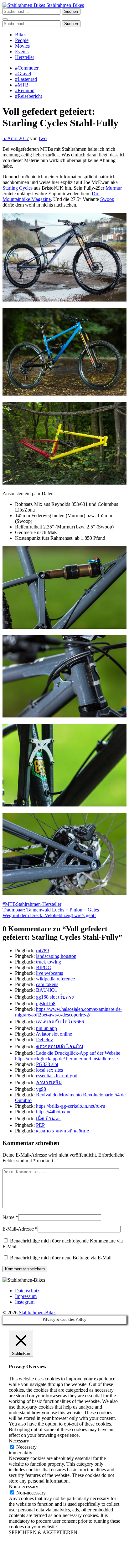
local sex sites (49, 1070)
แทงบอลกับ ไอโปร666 (60, 1021)
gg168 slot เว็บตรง (55, 997)
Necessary (26, 1447)
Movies (22, 46)
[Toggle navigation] (5, 19)
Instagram (24, 1302)
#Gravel (23, 73)
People (21, 40)
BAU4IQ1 (46, 990)
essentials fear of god (56, 1075)
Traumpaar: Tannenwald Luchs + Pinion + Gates (51, 909)
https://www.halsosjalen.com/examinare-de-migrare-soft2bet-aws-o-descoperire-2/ (68, 1011)
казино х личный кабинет (63, 1130)
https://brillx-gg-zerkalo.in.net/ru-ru (70, 1106)
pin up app (46, 1028)
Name (8, 1217)
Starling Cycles (18, 188)
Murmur (114, 188)
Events (21, 51)
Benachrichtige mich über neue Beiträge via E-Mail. (61, 1257)
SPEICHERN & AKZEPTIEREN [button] (43, 1532)
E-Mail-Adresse (18, 1229)
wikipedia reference (55, 978)
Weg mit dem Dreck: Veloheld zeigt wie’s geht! (49, 915)
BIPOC (43, 967)
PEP (40, 1125)
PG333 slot (47, 1064)
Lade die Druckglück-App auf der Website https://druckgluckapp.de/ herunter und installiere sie (67, 1055)
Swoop (107, 199)
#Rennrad (24, 90)
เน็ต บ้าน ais (48, 1118)
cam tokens (47, 984)
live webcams (49, 973)
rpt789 (42, 950)
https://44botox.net (54, 1111)
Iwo (43, 138)
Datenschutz (27, 1290)
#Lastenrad (26, 79)
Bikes (20, 34)
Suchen (71, 11)
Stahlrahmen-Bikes (64, 5)
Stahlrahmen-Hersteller (38, 904)
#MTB (21, 84)
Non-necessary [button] (23, 1486)
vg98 (41, 1089)
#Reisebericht (28, 96)
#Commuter (27, 68)
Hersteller (24, 57)
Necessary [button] (19, 1440)
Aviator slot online (54, 1034)
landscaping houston (56, 956)
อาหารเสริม (49, 1082)
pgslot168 (45, 1003)
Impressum (26, 1296)
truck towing (48, 961)
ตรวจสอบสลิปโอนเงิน (59, 1046)
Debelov (44, 1039)
